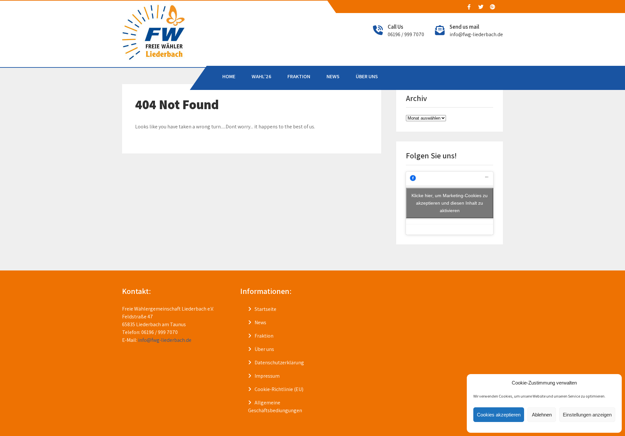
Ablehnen (542, 414)
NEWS (333, 76)
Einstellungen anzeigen (587, 414)
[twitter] (480, 7)
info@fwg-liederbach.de (476, 34)
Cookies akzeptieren (499, 414)
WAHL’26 (261, 76)
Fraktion (264, 335)
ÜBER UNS (367, 76)
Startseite (265, 309)
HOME (228, 76)
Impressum (267, 375)
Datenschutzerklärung (279, 362)
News (260, 322)
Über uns (264, 349)
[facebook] (469, 7)
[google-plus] (492, 7)
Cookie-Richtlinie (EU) (279, 389)
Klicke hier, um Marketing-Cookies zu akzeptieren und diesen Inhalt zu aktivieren (449, 203)
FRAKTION (298, 76)
